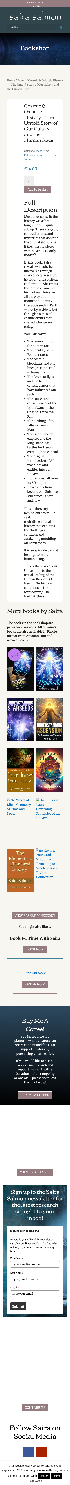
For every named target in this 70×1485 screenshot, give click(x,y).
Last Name (16, 1272)
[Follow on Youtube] (41, 1452)
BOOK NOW (35, 949)
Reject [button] (56, 1475)
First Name (16, 1258)
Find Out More (35, 973)
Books (22, 80)
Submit (18, 1306)
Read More (35, 1480)
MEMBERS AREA (35, 2)
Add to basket (38, 189)
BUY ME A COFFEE (35, 1095)
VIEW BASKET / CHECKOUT (35, 916)
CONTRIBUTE (35, 1408)
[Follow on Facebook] (28, 1452)
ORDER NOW (35, 984)
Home (11, 80)
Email (14, 1287)
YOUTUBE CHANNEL (35, 1172)
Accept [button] (44, 1475)
